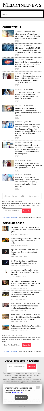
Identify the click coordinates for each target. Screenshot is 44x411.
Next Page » (34, 196)
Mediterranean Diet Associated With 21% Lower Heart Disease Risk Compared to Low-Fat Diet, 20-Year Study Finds (26, 317)
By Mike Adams (27, 142)
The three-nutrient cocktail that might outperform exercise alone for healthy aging (25, 229)
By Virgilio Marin (28, 89)
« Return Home (10, 196)
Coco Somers (23, 288)
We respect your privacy (30, 379)
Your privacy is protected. (10, 217)
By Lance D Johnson (29, 31)
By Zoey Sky (27, 160)
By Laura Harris (28, 59)
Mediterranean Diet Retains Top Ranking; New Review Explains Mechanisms (26, 327)
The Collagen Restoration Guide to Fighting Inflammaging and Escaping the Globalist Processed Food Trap (25, 283)
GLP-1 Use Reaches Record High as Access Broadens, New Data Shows (24, 262)
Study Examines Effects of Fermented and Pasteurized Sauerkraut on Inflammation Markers (25, 295)
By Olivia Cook (28, 45)
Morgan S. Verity (24, 266)
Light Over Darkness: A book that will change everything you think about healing (24, 252)
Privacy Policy (22, 406)
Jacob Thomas (24, 234)
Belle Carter (23, 256)
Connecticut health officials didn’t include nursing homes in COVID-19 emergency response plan (28, 165)
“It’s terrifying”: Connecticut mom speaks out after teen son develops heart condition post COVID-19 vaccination (27, 95)
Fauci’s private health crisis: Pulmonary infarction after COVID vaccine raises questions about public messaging (25, 306)
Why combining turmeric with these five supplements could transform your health (25, 241)
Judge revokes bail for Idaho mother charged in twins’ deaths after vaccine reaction (25, 272)
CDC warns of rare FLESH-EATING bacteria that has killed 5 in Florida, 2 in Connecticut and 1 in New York (28, 50)
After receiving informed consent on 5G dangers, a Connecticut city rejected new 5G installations (27, 36)
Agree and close (21, 397)
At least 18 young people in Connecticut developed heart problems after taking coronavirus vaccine (28, 111)
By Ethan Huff (27, 73)
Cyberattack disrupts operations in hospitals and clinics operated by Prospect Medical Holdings (28, 64)
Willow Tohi (22, 277)
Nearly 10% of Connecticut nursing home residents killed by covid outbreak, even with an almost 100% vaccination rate (28, 79)
